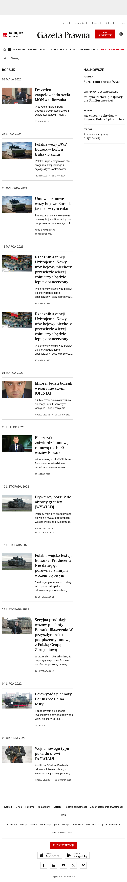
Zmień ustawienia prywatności (106, 807)
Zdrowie (88, 129)
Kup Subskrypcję (105, 33)
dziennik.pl (81, 23)
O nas (19, 807)
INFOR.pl (33, 824)
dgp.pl (66, 23)
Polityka (88, 77)
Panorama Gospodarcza (63, 832)
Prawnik (88, 110)
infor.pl (110, 23)
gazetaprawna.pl (61, 824)
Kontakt (8, 807)
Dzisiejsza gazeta (16, 35)
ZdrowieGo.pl (77, 824)
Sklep (122, 23)
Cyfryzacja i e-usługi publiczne (101, 92)
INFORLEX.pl (45, 824)
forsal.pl (96, 23)
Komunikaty (44, 807)
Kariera (57, 807)
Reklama (29, 807)
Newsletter (91, 824)
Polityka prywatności (76, 807)
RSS (63, 815)
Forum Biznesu (113, 824)
